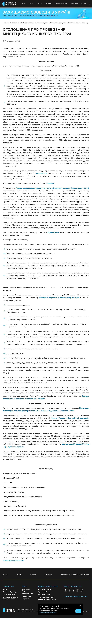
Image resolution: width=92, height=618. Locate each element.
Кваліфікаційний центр (61, 3)
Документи (48, 3)
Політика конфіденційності (25, 609)
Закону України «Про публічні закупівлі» (70, 418)
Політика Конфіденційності (47, 612)
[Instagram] (69, 590)
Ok (78, 611)
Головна (6, 23)
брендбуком (53, 232)
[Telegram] (73, 590)
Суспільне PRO (74, 3)
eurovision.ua (41, 173)
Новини (31, 3)
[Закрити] (80, 606)
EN (85, 4)
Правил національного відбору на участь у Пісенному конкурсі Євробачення (49, 188)
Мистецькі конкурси (58, 23)
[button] (82, 3)
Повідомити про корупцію (75, 596)
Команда (40, 3)
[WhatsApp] (77, 590)
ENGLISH (85, 611)
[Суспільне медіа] (9, 610)
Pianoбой (50, 183)
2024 (86, 188)
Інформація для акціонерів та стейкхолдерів (74, 574)
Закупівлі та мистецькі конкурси (35, 23)
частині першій (68, 444)
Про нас (23, 3)
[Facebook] (65, 590)
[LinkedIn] (81, 590)
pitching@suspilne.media (13, 560)
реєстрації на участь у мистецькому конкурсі (59, 297)
